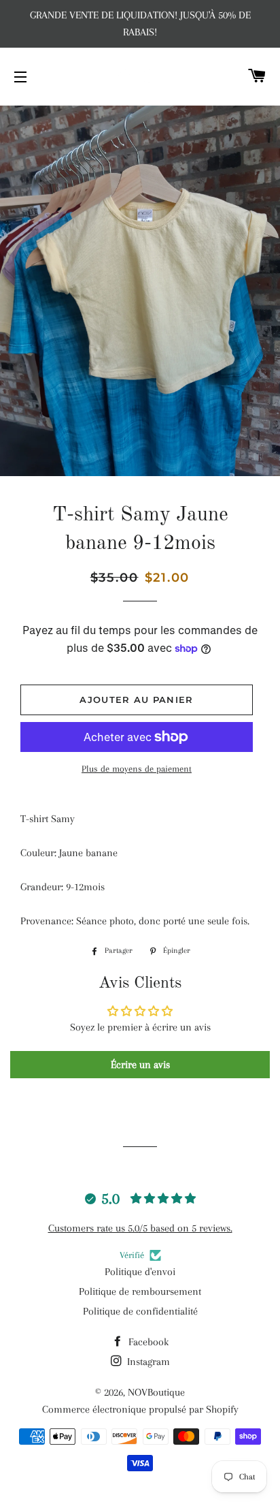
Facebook (147, 1342)
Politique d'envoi (140, 1272)
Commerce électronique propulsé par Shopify (140, 1409)
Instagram (147, 1361)
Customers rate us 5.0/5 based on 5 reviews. (140, 1228)
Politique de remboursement (140, 1291)
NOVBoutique (156, 1392)
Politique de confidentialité (140, 1311)
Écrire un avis (140, 1064)
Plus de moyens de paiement (137, 769)
